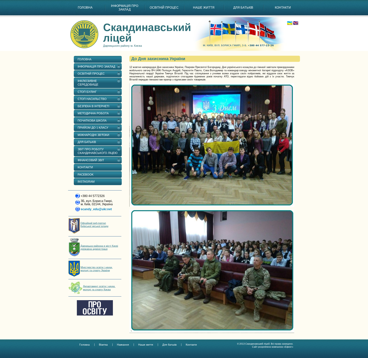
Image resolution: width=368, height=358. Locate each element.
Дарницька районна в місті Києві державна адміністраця (99, 247)
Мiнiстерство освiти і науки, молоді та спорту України (96, 269)
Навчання (123, 344)
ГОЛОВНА (85, 7)
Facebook (86, 174)
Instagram (86, 181)
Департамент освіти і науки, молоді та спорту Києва (99, 288)
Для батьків (169, 344)
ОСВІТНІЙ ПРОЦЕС (164, 7)
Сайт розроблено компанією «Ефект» (272, 347)
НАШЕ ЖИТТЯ (203, 7)
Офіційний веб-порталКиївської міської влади (94, 225)
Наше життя (145, 344)
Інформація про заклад (124, 7)
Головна (84, 344)
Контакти (191, 344)
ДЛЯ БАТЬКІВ (243, 7)
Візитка (103, 344)
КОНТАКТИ (283, 7)
